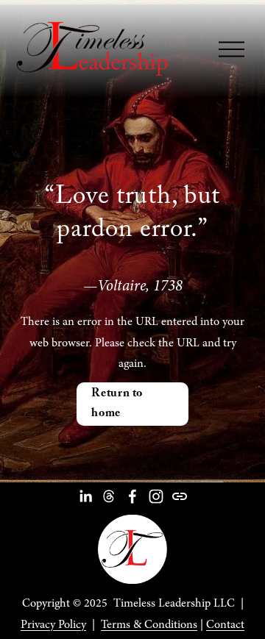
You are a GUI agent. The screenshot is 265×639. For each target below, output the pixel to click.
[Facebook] (132, 496)
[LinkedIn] (85, 496)
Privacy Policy (53, 624)
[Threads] (109, 496)
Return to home (117, 404)
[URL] (179, 496)
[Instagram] (156, 496)
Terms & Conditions (149, 624)
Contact (225, 624)
